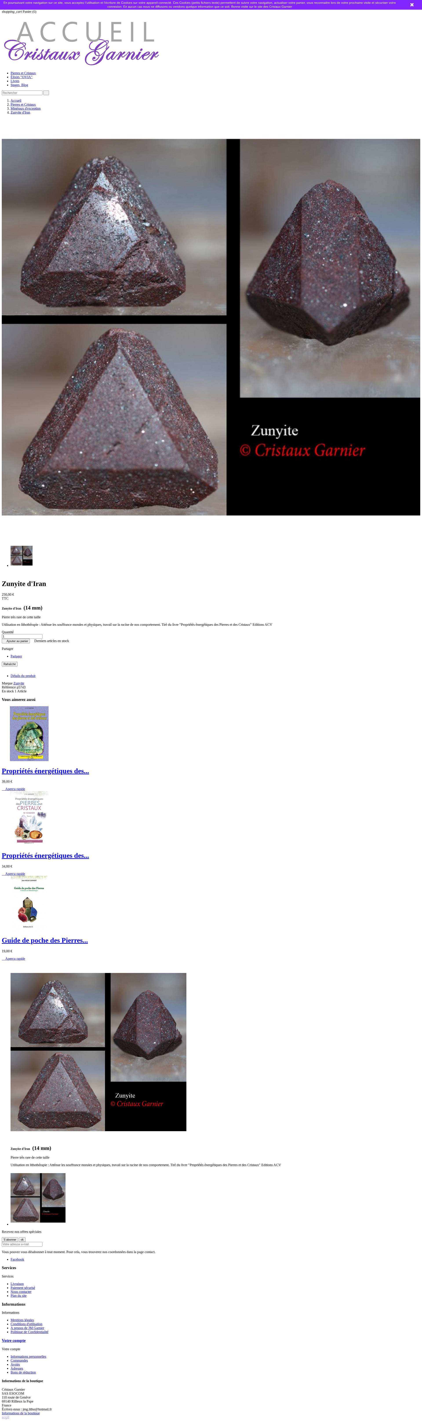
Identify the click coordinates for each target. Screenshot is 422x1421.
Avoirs (15, 1364)
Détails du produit (23, 676)
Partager (16, 656)
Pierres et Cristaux (23, 73)
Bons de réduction (23, 1372)
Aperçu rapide (13, 789)
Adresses (17, 1368)
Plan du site (19, 1296)
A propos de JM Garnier (27, 1328)
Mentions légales (22, 1320)
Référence (9, 687)
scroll (5, 1417)
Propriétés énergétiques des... (45, 771)
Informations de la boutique (21, 1413)
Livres (15, 81)
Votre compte (13, 1340)
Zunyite (18, 683)
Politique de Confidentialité (29, 1332)
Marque (7, 683)
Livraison (17, 1284)
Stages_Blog (19, 85)
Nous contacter (21, 1292)
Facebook (17, 1259)
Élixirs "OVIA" (22, 77)
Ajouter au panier (16, 641)
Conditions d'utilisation (26, 1324)
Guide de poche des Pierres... (45, 940)
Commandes (19, 1360)
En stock (8, 691)
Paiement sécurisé (23, 1288)
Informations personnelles (28, 1356)
